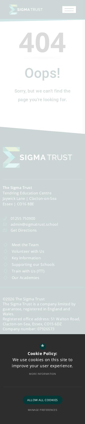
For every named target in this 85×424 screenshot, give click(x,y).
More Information (42, 373)
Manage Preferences (42, 410)
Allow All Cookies (42, 400)
